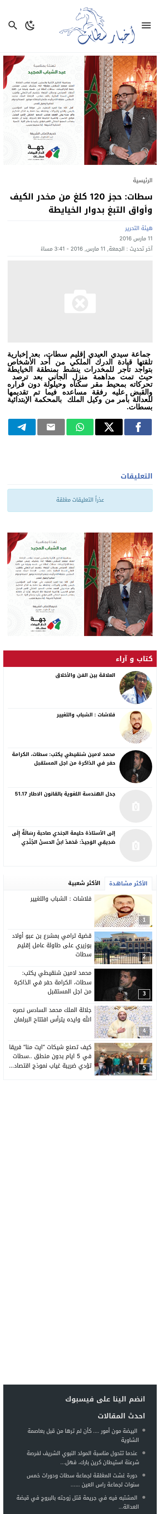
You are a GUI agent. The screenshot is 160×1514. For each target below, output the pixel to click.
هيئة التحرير (139, 228)
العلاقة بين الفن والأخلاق (85, 675)
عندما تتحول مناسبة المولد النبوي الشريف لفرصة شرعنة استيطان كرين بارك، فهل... (83, 1457)
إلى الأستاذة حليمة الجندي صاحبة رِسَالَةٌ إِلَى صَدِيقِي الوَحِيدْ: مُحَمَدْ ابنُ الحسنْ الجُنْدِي (63, 838)
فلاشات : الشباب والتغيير (60, 898)
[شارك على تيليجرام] (22, 427)
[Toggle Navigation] (148, 26)
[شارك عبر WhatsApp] (80, 427)
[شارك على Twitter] (109, 427)
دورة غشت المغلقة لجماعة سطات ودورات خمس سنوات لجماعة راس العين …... (83, 1480)
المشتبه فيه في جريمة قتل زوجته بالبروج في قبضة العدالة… (77, 1502)
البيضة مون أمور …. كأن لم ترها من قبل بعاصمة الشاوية (83, 1435)
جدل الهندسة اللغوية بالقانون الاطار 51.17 (65, 793)
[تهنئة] (80, 584)
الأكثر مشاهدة (128, 883)
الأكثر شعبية (84, 883)
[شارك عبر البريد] (51, 427)
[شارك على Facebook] (138, 427)
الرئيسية (143, 180)
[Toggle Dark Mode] (30, 26)
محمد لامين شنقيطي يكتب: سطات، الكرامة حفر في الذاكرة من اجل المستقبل (52, 982)
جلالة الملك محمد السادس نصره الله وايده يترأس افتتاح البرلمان (52, 1015)
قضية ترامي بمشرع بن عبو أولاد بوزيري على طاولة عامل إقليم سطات (51, 945)
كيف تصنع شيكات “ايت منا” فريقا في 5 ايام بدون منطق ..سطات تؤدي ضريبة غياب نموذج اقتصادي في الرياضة (50, 1061)
